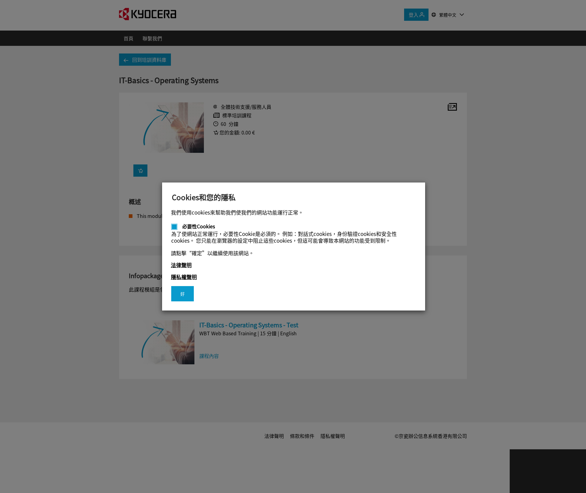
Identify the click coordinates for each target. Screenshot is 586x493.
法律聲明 (181, 265)
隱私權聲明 (184, 277)
